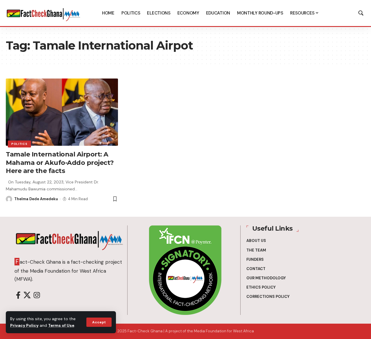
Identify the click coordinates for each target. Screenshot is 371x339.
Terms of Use (61, 325)
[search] (361, 13)
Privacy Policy (24, 325)
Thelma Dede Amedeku (36, 198)
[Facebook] (18, 295)
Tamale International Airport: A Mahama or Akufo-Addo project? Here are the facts (60, 162)
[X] (27, 295)
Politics (19, 144)
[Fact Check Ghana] (43, 13)
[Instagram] (36, 295)
